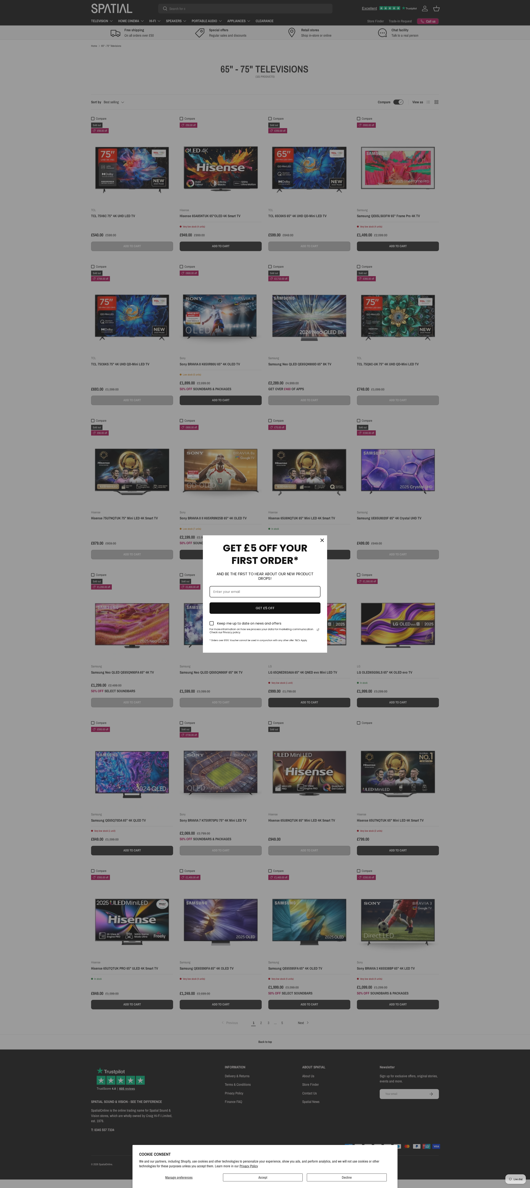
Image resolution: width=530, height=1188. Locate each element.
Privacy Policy (249, 1166)
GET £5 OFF (265, 608)
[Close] (322, 540)
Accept (262, 1177)
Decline (347, 1177)
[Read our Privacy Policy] (318, 629)
